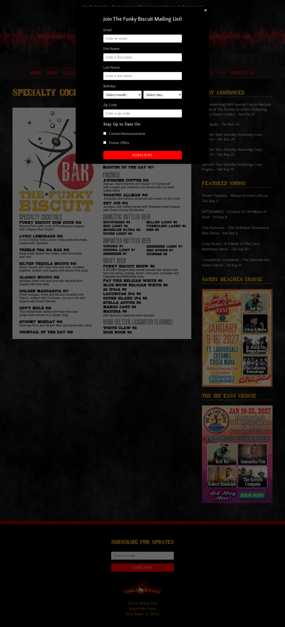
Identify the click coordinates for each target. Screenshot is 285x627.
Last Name (111, 68)
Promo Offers (118, 143)
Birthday (109, 86)
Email (107, 30)
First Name (111, 49)
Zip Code (110, 105)
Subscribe (142, 155)
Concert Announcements (126, 134)
